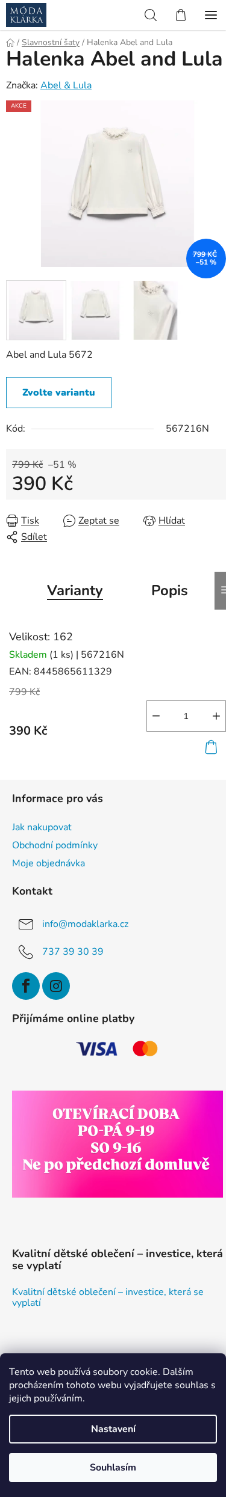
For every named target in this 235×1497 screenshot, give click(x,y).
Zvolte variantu (58, 392)
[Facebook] (26, 986)
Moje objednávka (48, 863)
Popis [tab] (169, 590)
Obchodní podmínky (55, 845)
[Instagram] (56, 986)
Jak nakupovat (42, 827)
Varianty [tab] (75, 590)
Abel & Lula (66, 85)
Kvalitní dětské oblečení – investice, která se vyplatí (108, 1297)
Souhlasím (113, 1467)
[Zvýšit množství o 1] (216, 716)
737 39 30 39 (73, 951)
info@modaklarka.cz (85, 924)
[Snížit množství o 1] (156, 716)
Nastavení (113, 1429)
